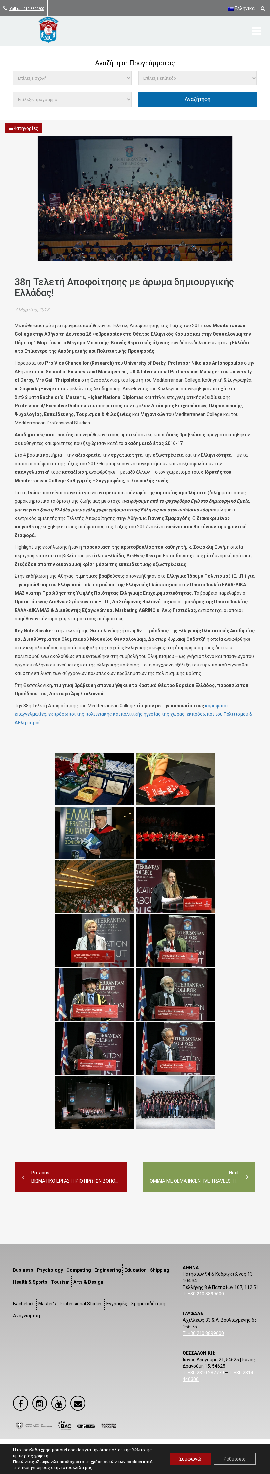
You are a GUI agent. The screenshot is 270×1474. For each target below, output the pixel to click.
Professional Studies (81, 1303)
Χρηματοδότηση (148, 1303)
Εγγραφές (116, 1303)
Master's (47, 1303)
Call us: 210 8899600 (26, 9)
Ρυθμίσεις (235, 1459)
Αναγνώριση (26, 1315)
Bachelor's (24, 1303)
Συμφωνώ (190, 1459)
